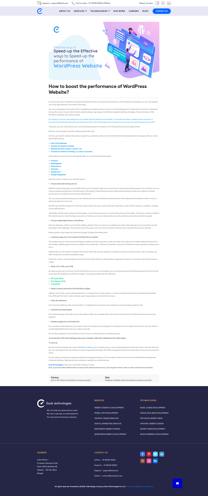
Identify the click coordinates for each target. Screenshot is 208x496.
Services (79, 11)
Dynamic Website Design (152, 423)
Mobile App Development (106, 413)
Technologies (99, 11)
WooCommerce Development (154, 434)
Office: (97, 460)
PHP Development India (151, 418)
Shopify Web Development (152, 429)
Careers (134, 11)
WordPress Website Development (110, 434)
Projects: (98, 465)
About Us (64, 11)
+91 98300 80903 (110, 465)
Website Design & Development (109, 407)
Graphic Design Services (106, 418)
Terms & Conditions (145, 486)
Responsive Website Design (107, 429)
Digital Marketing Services (107, 423)
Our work (119, 11)
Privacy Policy (131, 486)
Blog (145, 11)
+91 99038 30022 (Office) (99, 3)
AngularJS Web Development (154, 413)
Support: (97, 470)
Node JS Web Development (152, 407)
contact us (162, 11)
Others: (97, 476)
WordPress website (85, 347)
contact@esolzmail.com (112, 476)
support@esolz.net (59, 3)
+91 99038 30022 (108, 460)
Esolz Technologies (56, 365)
